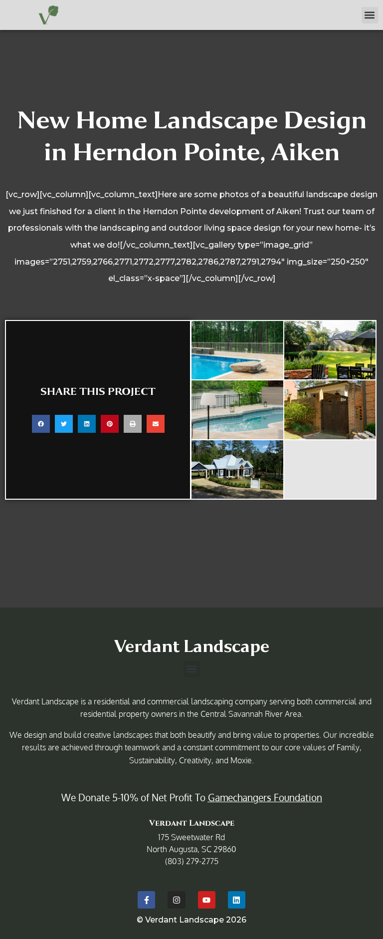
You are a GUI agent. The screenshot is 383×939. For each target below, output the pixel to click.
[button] (370, 15)
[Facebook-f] (146, 900)
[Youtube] (206, 900)
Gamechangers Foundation (265, 797)
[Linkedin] (236, 900)
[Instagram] (176, 900)
